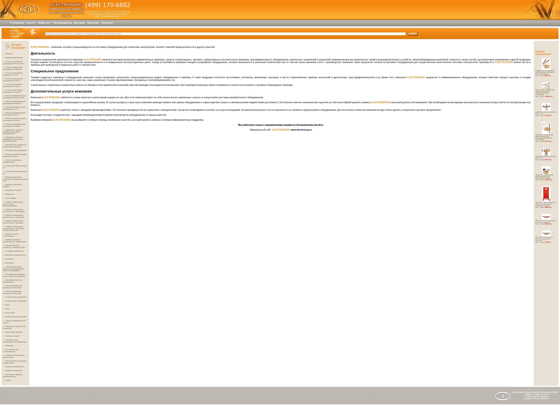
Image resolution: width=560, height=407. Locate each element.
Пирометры (9, 194)
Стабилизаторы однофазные (16, 297)
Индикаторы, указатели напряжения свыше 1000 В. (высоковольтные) (13, 139)
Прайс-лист (44, 23)
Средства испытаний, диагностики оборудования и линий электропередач (13, 268)
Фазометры (9, 263)
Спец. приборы (10, 198)
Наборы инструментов (13, 370)
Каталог (31, 23)
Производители (62, 23)
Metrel (7, 305)
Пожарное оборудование (14, 366)
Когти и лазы (10, 313)
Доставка (79, 23)
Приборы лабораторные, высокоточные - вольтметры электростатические (13, 228)
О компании (17, 23)
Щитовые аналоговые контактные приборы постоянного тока (15, 179)
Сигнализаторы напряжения (15, 150)
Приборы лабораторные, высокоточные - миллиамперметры (13, 204)
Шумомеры (9, 345)
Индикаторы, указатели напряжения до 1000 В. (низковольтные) (13, 131)
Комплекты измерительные (15, 255)
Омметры (9, 54)
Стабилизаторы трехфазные (16, 301)
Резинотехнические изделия (15, 317)
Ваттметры (9, 259)
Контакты (107, 23)
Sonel (7, 309)
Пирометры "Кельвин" (13, 190)
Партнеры (93, 23)
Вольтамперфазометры (14, 57)
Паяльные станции (12, 336)
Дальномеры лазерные (13, 332)
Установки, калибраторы (14, 251)
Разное (8, 380)
